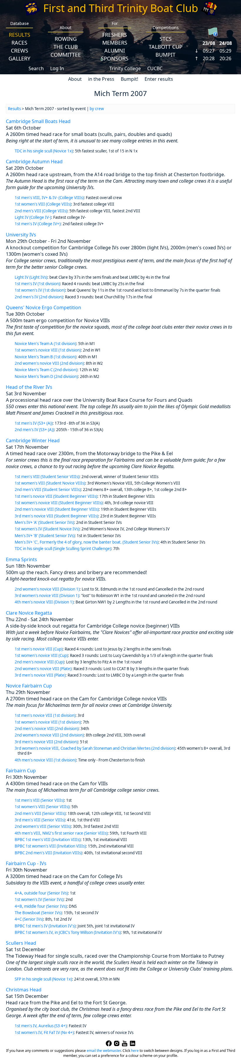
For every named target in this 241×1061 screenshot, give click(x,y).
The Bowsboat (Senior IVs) (38, 912)
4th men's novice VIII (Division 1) (44, 602)
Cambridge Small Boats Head (38, 121)
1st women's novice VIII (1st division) (48, 350)
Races (19, 42)
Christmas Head (23, 989)
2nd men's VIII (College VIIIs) (41, 210)
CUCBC (155, 68)
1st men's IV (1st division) (37, 283)
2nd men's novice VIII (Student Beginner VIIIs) (57, 509)
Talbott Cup (166, 46)
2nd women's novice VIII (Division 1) (47, 589)
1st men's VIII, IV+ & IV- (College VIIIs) (49, 197)
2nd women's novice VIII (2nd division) (49, 363)
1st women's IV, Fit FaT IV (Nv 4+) (44, 1032)
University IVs (21, 234)
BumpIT (165, 54)
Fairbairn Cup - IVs (26, 863)
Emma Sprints (21, 559)
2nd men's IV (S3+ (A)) (34, 429)
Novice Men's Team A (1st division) (45, 343)
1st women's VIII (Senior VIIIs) (42, 806)
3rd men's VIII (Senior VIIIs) (40, 820)
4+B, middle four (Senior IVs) (41, 906)
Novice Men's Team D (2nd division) (46, 376)
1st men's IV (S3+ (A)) (34, 423)
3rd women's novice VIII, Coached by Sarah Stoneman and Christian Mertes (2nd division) (95, 748)
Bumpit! (129, 79)
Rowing (66, 38)
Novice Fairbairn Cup (29, 685)
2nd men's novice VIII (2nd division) (46, 728)
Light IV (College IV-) (33, 217)
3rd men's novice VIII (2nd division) (46, 741)
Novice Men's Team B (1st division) (45, 356)
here (135, 1050)
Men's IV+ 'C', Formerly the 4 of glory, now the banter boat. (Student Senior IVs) (86, 542)
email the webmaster (104, 1050)
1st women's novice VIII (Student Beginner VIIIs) (59, 502)
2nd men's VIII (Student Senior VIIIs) (48, 489)
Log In (57, 68)
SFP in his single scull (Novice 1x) (43, 979)
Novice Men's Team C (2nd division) (46, 369)
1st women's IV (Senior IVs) (39, 899)
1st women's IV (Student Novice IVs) (47, 529)
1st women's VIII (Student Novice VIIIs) (50, 483)
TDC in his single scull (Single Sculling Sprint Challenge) (63, 548)
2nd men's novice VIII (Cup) (39, 662)
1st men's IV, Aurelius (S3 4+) (41, 1025)
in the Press (101, 79)
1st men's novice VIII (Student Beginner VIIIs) (56, 496)
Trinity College (125, 68)
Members (114, 42)
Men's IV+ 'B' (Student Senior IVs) (45, 535)
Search (36, 68)
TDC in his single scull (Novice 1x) (44, 151)
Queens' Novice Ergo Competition (43, 307)
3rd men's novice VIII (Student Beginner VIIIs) (56, 516)
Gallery (19, 58)
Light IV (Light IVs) (31, 277)
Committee (66, 54)
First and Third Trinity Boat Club (120, 8)
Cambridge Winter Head (33, 440)
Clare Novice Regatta (29, 613)
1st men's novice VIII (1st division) (45, 715)
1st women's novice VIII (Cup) (41, 655)
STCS (166, 38)
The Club (65, 46)
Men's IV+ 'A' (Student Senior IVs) (44, 522)
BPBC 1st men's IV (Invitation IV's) (45, 926)
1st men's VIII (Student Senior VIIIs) (47, 476)
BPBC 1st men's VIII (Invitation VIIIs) (48, 839)
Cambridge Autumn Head (34, 161)
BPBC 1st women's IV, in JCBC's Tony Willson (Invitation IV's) (68, 932)
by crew (97, 108)
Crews (19, 50)
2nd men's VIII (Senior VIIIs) (40, 813)
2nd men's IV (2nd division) (39, 297)
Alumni (114, 50)
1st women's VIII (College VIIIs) (43, 204)
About (75, 79)
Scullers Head (21, 943)
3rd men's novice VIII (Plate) (40, 675)
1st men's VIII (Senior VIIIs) (39, 800)
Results (19, 34)
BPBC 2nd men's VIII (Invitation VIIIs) (48, 852)
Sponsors (114, 58)
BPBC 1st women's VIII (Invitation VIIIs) (50, 846)
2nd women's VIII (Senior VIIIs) (43, 826)
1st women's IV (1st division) (40, 290)
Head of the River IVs (29, 387)
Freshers (114, 34)
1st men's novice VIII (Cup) (39, 649)
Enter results (159, 79)
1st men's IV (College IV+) (38, 223)
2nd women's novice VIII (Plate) (43, 668)
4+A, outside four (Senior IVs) (41, 893)
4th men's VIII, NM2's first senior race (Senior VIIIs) (61, 833)
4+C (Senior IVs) (29, 919)
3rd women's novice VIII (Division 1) (47, 595)
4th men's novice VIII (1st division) (45, 760)
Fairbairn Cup (21, 770)
